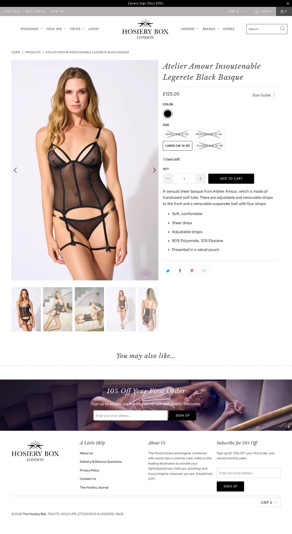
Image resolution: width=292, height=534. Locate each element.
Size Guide (261, 95)
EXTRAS (229, 29)
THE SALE (12, 11)
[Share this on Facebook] (180, 271)
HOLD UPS (54, 29)
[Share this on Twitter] (168, 271)
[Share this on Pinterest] (192, 271)
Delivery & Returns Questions (101, 462)
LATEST (94, 29)
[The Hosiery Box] (145, 29)
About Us (86, 453)
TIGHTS (76, 29)
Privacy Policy (89, 470)
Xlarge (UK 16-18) (210, 145)
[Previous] (15, 170)
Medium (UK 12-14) (209, 134)
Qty (166, 169)
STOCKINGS (30, 29)
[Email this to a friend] (204, 271)
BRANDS (209, 29)
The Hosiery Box (34, 514)
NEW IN (57, 11)
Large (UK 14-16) (177, 145)
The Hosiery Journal (94, 487)
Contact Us (88, 479)
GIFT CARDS (35, 11)
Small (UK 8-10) (177, 134)
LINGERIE (188, 29)
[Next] (154, 170)
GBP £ (234, 11)
